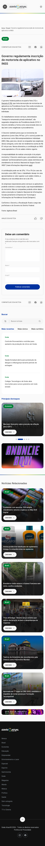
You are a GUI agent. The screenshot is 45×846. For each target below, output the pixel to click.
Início (3, 28)
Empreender (6, 755)
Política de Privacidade (22, 830)
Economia (8, 406)
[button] (16, 439)
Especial (5, 764)
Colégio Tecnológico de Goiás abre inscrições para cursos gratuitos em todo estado (21, 384)
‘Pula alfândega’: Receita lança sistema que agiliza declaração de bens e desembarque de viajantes (20, 620)
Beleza (4, 739)
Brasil (8, 28)
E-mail (7, 275)
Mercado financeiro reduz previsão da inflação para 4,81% (21, 425)
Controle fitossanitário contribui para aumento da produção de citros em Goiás (21, 342)
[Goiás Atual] (18, 6)
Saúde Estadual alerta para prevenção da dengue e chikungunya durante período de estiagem (21, 362)
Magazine (5, 780)
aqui (30, 165)
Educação (5, 751)
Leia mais (8, 432)
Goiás (7, 337)
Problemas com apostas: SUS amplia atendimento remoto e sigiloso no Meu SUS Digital (20, 509)
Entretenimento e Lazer (10, 759)
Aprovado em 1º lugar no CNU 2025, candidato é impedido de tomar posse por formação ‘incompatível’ (21, 693)
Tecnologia (6, 805)
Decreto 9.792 (7, 103)
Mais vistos (23, 329)
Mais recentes (8, 329)
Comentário (9, 247)
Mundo (4, 785)
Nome (7, 265)
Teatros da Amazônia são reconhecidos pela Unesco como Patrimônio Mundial (20, 658)
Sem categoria (7, 801)
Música (4, 789)
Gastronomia (6, 772)
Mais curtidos (37, 329)
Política (4, 793)
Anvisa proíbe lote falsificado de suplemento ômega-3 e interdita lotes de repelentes (20, 548)
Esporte (4, 768)
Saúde (4, 797)
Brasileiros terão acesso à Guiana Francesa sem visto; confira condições (21, 585)
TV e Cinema (6, 810)
